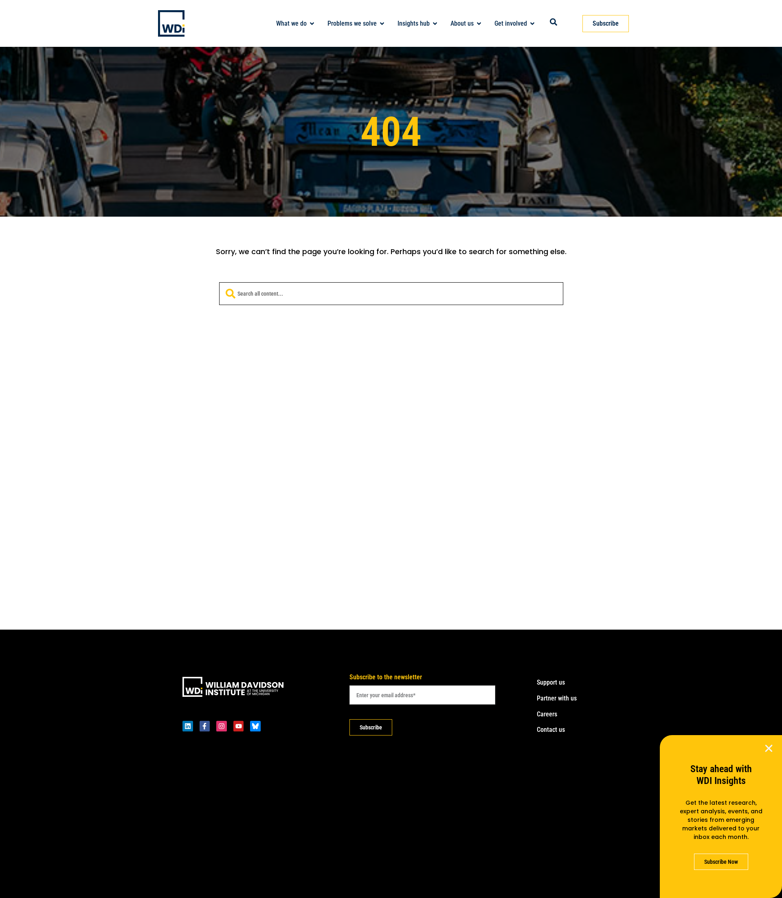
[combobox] (391, 293)
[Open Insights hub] (435, 23)
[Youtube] (238, 726)
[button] (769, 748)
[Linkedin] (187, 726)
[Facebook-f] (205, 726)
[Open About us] (479, 23)
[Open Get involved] (532, 23)
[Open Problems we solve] (382, 23)
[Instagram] (221, 726)
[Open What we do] (312, 23)
